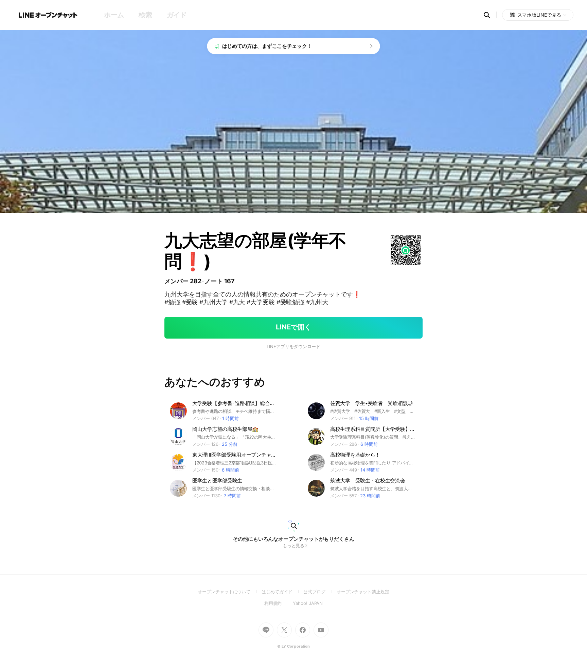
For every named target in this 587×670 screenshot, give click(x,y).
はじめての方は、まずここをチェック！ (267, 46)
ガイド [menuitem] (177, 15)
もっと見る (294, 545)
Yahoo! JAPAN (308, 603)
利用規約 (278, 603)
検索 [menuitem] (145, 15)
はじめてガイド (282, 591)
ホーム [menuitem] (114, 15)
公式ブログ (319, 591)
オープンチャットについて (230, 591)
